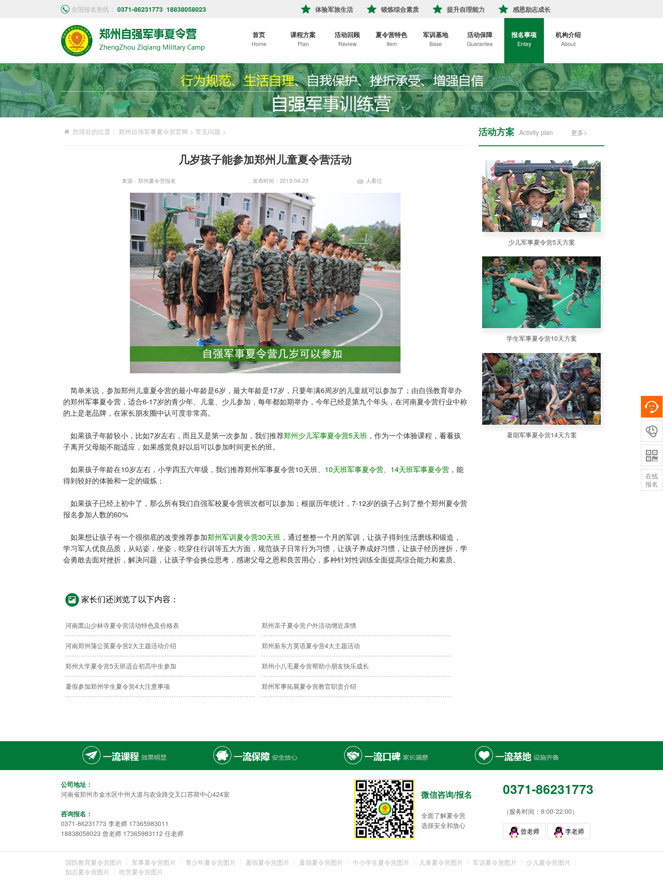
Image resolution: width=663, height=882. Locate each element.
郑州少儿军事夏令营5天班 (325, 435)
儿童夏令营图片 (441, 862)
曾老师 (529, 831)
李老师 (574, 831)
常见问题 (208, 131)
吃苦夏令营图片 (141, 871)
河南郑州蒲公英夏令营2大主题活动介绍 (120, 645)
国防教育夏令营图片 (93, 862)
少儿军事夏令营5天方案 (541, 241)
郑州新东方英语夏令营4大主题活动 (311, 645)
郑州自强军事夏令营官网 (153, 131)
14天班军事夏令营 (420, 469)
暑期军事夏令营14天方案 (541, 434)
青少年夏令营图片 (210, 862)
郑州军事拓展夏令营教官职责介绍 (309, 686)
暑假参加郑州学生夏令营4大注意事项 (117, 686)
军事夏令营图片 (154, 862)
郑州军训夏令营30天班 (244, 537)
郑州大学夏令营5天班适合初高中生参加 (120, 665)
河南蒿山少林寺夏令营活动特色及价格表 (122, 625)
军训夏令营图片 (495, 862)
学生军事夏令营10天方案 (541, 338)
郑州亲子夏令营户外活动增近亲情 (309, 625)
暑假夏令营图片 (267, 862)
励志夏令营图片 (87, 871)
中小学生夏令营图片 (381, 862)
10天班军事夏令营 (354, 469)
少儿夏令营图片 (548, 862)
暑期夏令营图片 (321, 862)
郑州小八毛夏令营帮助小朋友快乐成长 (315, 665)
